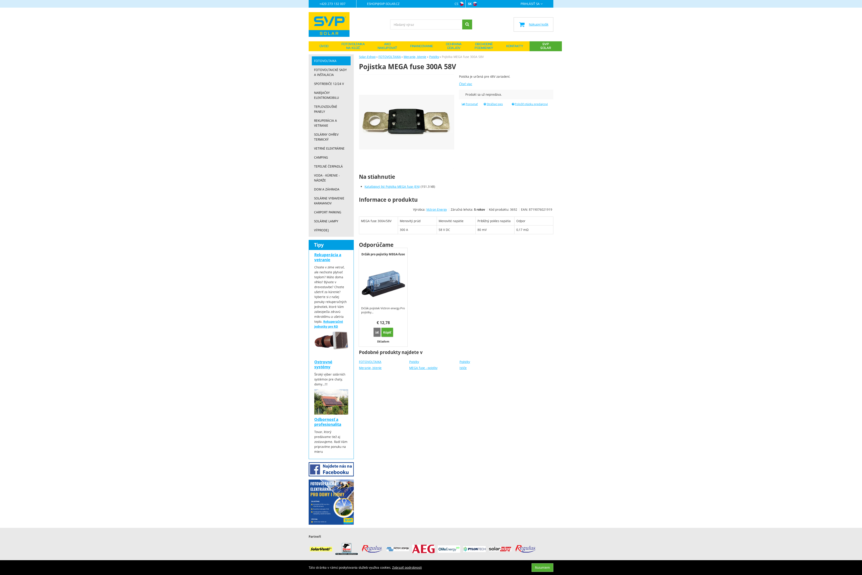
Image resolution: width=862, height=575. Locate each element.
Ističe (463, 368)
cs (456, 4)
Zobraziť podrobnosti (407, 567)
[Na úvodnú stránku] (331, 24)
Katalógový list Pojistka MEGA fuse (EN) (392, 186)
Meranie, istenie (370, 368)
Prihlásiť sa (530, 4)
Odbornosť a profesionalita (327, 422)
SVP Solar (545, 46)
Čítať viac (465, 84)
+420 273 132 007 (332, 4)
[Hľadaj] (467, 24)
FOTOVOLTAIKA (370, 362)
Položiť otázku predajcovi (531, 104)
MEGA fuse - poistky (423, 368)
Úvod (323, 46)
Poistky (414, 362)
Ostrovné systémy (323, 364)
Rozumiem (542, 567)
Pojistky (465, 362)
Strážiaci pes (495, 104)
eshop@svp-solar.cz (383, 4)
